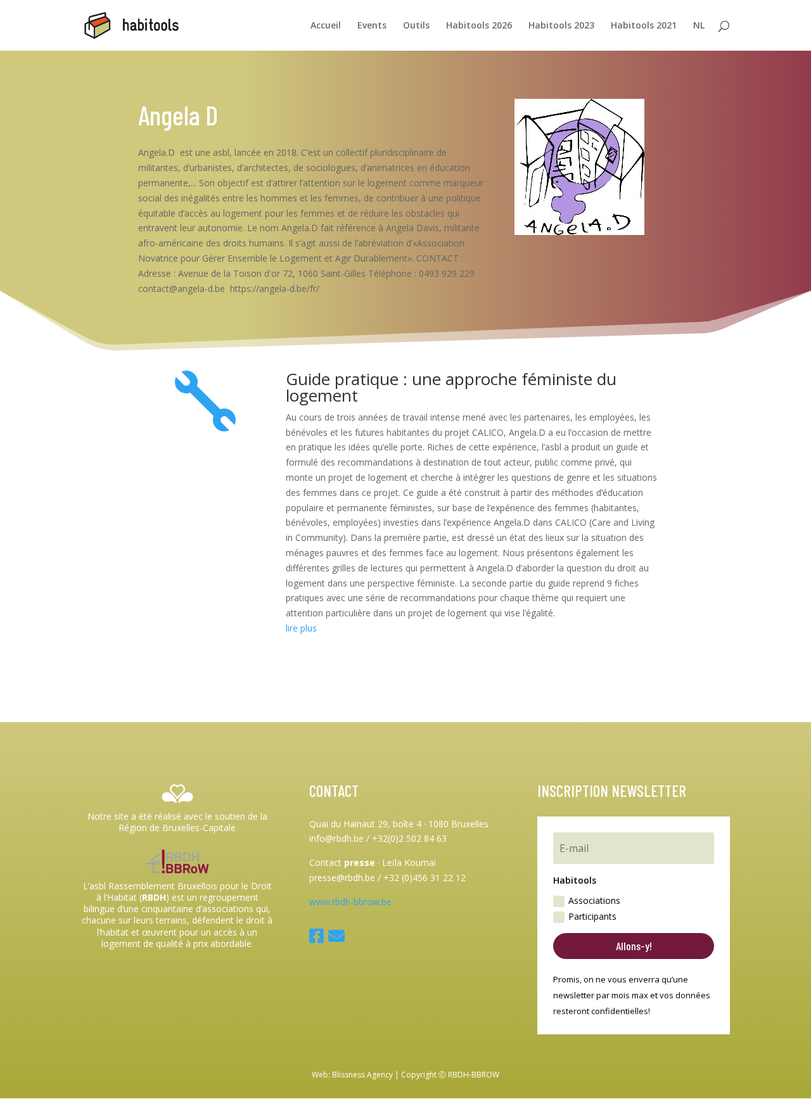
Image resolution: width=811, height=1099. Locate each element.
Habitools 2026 (479, 26)
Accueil (325, 26)
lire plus (301, 628)
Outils (416, 26)
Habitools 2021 (644, 26)
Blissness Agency (362, 1074)
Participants (592, 916)
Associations (594, 900)
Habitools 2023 (561, 26)
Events (371, 26)
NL (699, 26)
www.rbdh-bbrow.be (350, 902)
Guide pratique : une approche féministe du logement (451, 387)
